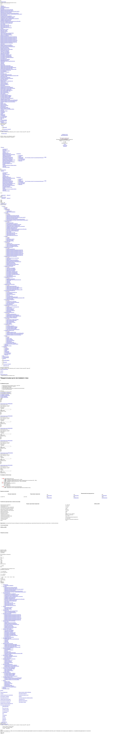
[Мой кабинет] (0, 194)
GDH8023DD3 (76, 497)
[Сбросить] (1, 580)
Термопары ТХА (9, 243)
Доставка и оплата (5, 709)
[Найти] (1, 4)
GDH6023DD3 (49, 497)
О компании (6, 348)
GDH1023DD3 (49, 495)
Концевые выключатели (23, 700)
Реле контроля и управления (11, 301)
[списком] (1, 398)
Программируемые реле (10, 278)
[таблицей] (2, 398)
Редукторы (8, 214)
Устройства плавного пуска (11, 332)
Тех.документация (5, 710)
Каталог (5, 208)
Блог (3, 713)
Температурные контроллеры (5, 699)
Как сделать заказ (5, 708)
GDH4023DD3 (104, 495)
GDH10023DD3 (104, 497)
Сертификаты (4, 712)
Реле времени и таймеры (4, 696)
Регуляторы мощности (10, 325)
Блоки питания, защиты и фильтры (12, 319)
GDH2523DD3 (76, 495)
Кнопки (7, 337)
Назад (6, 207)
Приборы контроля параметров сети (12, 306)
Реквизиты (4, 719)
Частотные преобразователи (11, 314)
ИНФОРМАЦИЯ (5, 706)
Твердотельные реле (9, 222)
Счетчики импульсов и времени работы (26, 697)
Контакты (4, 720)
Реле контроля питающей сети (11, 292)
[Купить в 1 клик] (0, 413)
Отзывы (3, 716)
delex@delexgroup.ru (4, 130)
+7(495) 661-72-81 (4, 122)
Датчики (7, 238)
